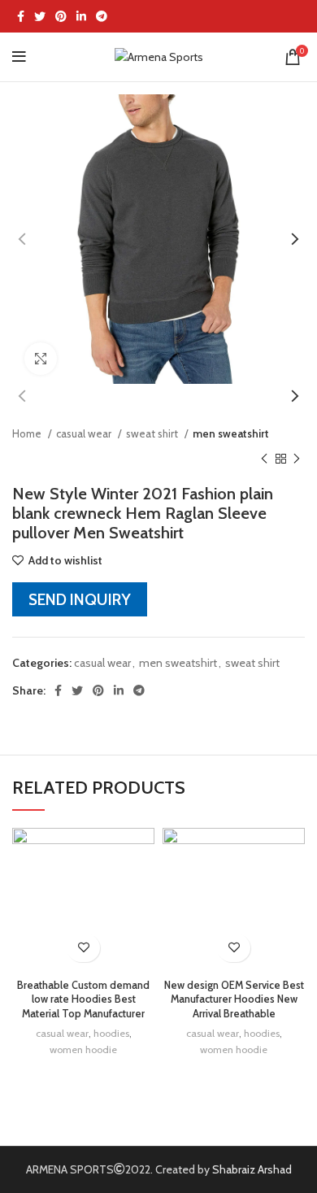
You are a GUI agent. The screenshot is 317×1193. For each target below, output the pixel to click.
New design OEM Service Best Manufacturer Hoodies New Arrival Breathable (234, 999)
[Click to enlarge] (40, 358)
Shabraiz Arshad (252, 1169)
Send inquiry (79, 599)
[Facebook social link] (20, 16)
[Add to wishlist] (83, 948)
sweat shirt (153, 433)
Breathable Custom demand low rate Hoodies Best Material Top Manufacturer (83, 999)
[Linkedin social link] (81, 16)
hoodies (111, 1033)
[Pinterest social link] (61, 16)
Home (28, 433)
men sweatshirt (231, 433)
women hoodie (83, 1049)
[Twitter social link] (39, 16)
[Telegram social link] (101, 16)
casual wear (85, 433)
